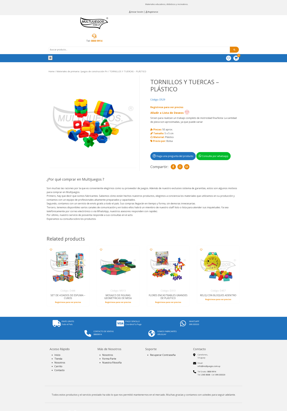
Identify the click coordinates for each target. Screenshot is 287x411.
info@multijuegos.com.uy (209, 366)
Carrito (58, 366)
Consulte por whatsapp (214, 156)
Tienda (58, 358)
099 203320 (220, 374)
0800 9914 (96, 40)
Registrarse (152, 11)
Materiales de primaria (68, 71)
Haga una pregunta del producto (174, 156)
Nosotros (59, 362)
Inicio (57, 355)
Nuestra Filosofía (112, 362)
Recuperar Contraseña (162, 355)
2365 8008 (205, 374)
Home (51, 71)
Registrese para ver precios (166, 107)
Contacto (59, 370)
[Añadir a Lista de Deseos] (187, 112)
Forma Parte (109, 358)
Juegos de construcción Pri (94, 71)
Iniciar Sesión (137, 11)
